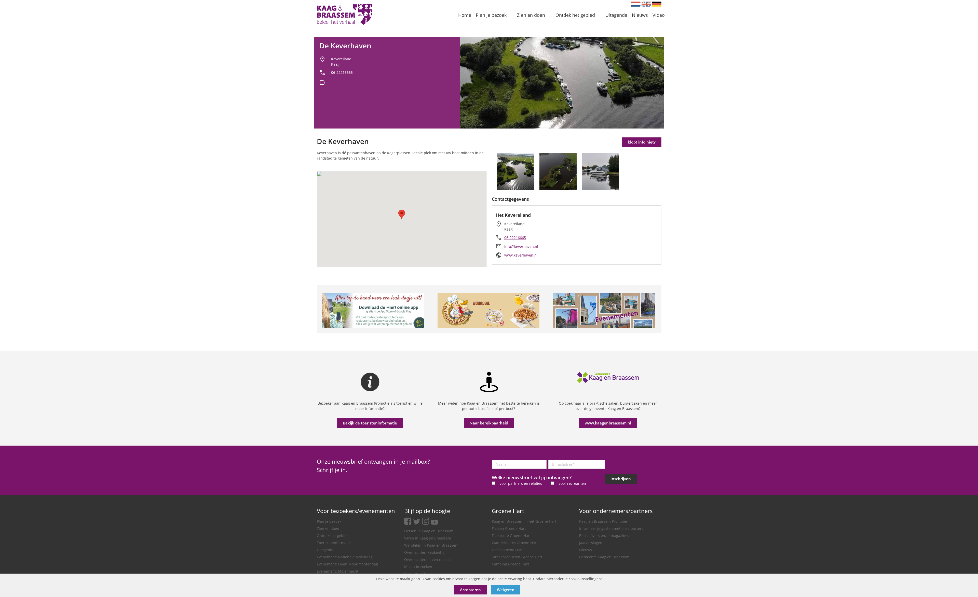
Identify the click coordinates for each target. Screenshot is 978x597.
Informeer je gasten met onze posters (611, 528)
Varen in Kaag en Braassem (427, 538)
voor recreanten (572, 483)
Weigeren (505, 589)
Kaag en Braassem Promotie (603, 521)
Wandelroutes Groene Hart (515, 542)
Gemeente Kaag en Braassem (604, 557)
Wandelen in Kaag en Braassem (431, 545)
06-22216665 (342, 72)
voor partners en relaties (521, 483)
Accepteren (470, 589)
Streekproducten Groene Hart (517, 557)
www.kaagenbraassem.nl (608, 422)
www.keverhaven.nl (521, 255)
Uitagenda (325, 549)
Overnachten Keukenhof (425, 552)
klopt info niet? (642, 142)
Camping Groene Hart (510, 564)
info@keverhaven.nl (521, 246)
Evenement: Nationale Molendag (345, 557)
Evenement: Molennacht (337, 571)
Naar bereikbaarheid (489, 422)
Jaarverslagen (590, 542)
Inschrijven (620, 478)
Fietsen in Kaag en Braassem (428, 531)
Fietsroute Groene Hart (511, 535)
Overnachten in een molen (427, 559)
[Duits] (656, 4)
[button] (401, 214)
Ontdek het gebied (333, 535)
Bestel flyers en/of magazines (604, 535)
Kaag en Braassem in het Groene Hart (524, 521)
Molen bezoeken (418, 566)
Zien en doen (328, 528)
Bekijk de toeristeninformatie (370, 422)
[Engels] (646, 4)
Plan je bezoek (329, 521)
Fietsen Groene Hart (509, 528)
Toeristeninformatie (334, 542)
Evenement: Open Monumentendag (347, 564)
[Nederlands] (636, 4)
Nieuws (585, 549)
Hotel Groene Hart (507, 549)
